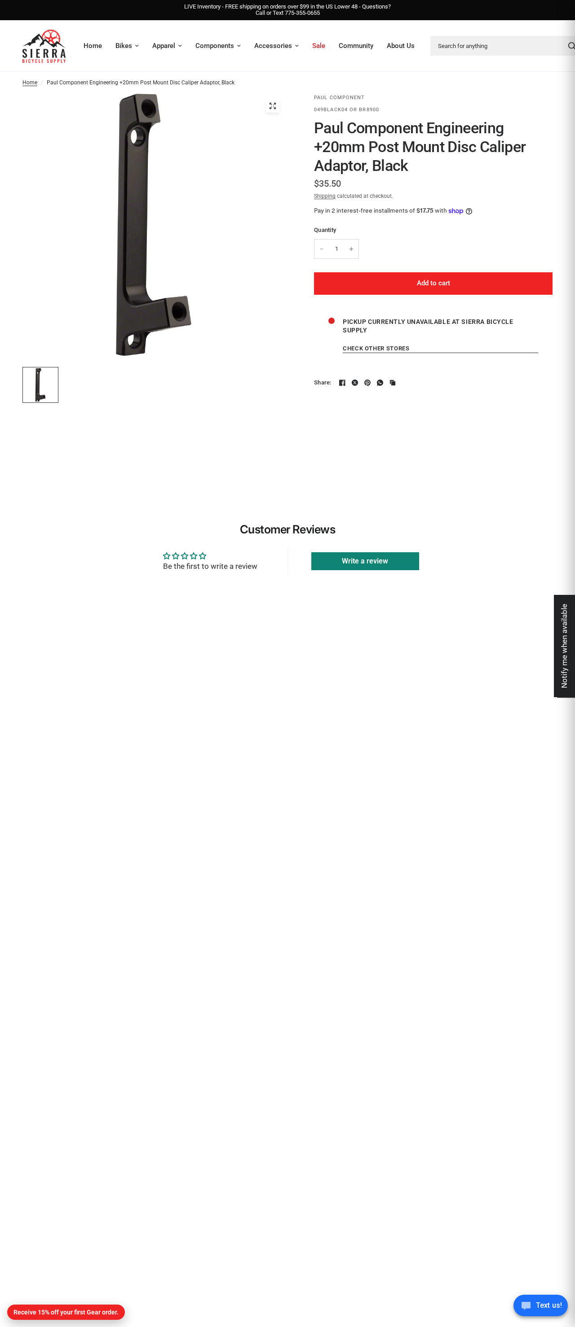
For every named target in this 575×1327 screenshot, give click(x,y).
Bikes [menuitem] (123, 46)
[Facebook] (342, 382)
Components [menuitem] (214, 46)
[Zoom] (272, 106)
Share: (323, 382)
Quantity (325, 230)
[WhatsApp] (380, 382)
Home (29, 82)
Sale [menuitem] (318, 46)
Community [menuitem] (356, 46)
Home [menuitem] (93, 46)
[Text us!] (540, 1308)
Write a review (365, 561)
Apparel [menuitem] (163, 46)
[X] (354, 382)
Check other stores (376, 348)
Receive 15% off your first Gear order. (66, 1312)
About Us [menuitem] (401, 46)
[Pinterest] (367, 382)
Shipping (325, 196)
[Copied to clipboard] (392, 382)
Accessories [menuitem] (273, 46)
